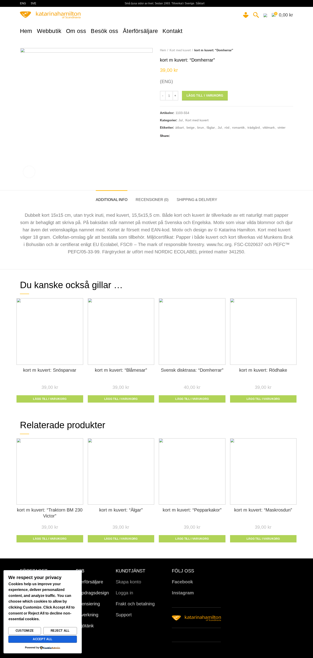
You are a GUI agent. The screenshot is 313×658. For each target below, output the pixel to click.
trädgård (253, 127)
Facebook (182, 581)
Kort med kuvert (180, 50)
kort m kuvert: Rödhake (263, 370)
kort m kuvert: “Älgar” (121, 509)
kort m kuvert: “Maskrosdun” (263, 509)
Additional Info (111, 200)
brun (200, 127)
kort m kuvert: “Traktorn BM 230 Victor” (49, 512)
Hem (163, 50)
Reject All (60, 630)
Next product (290, 50)
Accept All (42, 639)
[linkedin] (190, 136)
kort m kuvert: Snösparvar (49, 370)
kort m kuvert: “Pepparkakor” (192, 509)
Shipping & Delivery (197, 200)
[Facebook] (174, 136)
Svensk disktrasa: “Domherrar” (192, 370)
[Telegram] (195, 136)
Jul (180, 120)
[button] (49, 399)
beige (191, 127)
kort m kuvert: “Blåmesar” (121, 370)
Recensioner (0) (152, 200)
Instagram (183, 592)
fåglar (211, 127)
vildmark (269, 127)
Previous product (281, 50)
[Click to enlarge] (29, 172)
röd (227, 127)
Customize (25, 630)
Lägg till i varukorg (205, 95)
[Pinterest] (185, 136)
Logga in (124, 592)
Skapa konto (128, 581)
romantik (238, 127)
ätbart (179, 127)
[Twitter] (180, 136)
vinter (281, 127)
